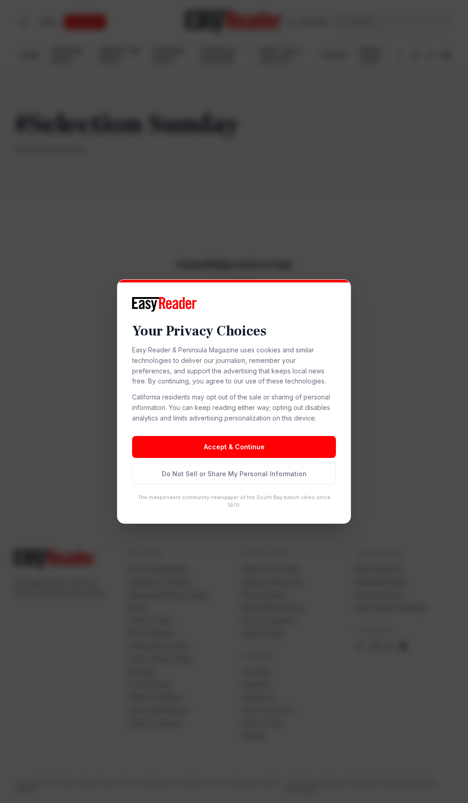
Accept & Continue (234, 447)
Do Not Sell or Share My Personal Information (234, 474)
